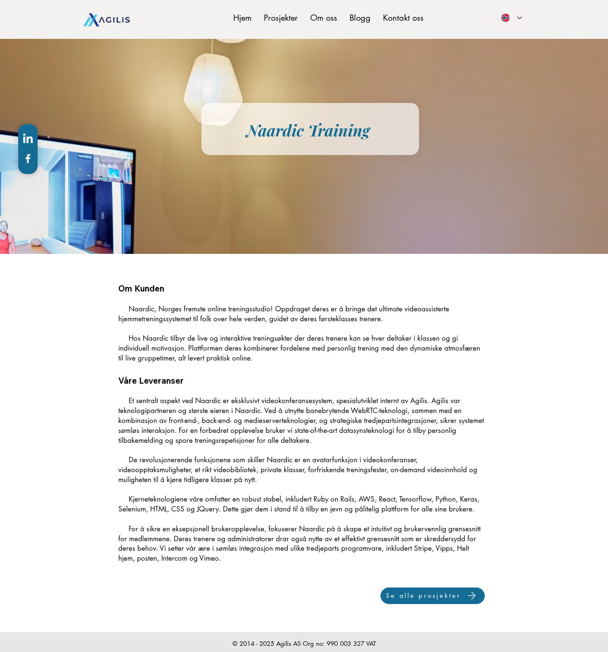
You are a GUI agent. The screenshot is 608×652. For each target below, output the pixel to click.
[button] (281, 17)
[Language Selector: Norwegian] (511, 17)
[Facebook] (28, 159)
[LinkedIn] (28, 139)
